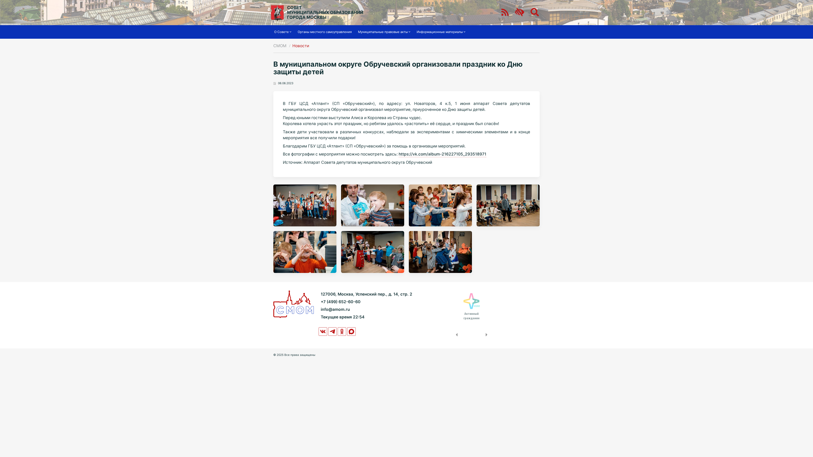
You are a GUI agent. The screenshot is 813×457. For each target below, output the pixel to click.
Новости (300, 45)
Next (487, 334)
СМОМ (279, 45)
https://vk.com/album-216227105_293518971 (442, 154)
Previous (456, 334)
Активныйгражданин (471, 316)
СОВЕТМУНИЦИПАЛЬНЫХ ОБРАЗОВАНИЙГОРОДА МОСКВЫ (325, 12)
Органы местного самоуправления (325, 32)
